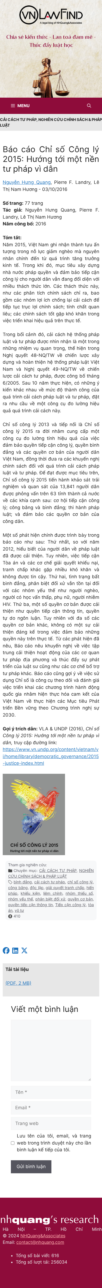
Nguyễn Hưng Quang (27, 182)
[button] (89, 106)
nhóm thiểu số (79, 893)
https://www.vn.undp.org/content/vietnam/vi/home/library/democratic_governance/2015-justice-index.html (51, 756)
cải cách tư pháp (49, 882)
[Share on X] (24, 951)
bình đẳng (23, 882)
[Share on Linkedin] (15, 951)
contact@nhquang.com (40, 1242)
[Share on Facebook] (6, 951)
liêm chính (52, 893)
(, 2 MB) (18, 983)
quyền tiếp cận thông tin (30, 904)
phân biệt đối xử (50, 899)
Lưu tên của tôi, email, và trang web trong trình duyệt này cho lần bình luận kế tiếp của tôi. (54, 1142)
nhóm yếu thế (20, 899)
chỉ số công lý (80, 882)
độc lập (37, 887)
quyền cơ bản (80, 899)
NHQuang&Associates (42, 1235)
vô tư (19, 910)
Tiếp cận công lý (70, 904)
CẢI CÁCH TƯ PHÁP (57, 870)
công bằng (18, 887)
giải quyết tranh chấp (65, 887)
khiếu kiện (30, 893)
